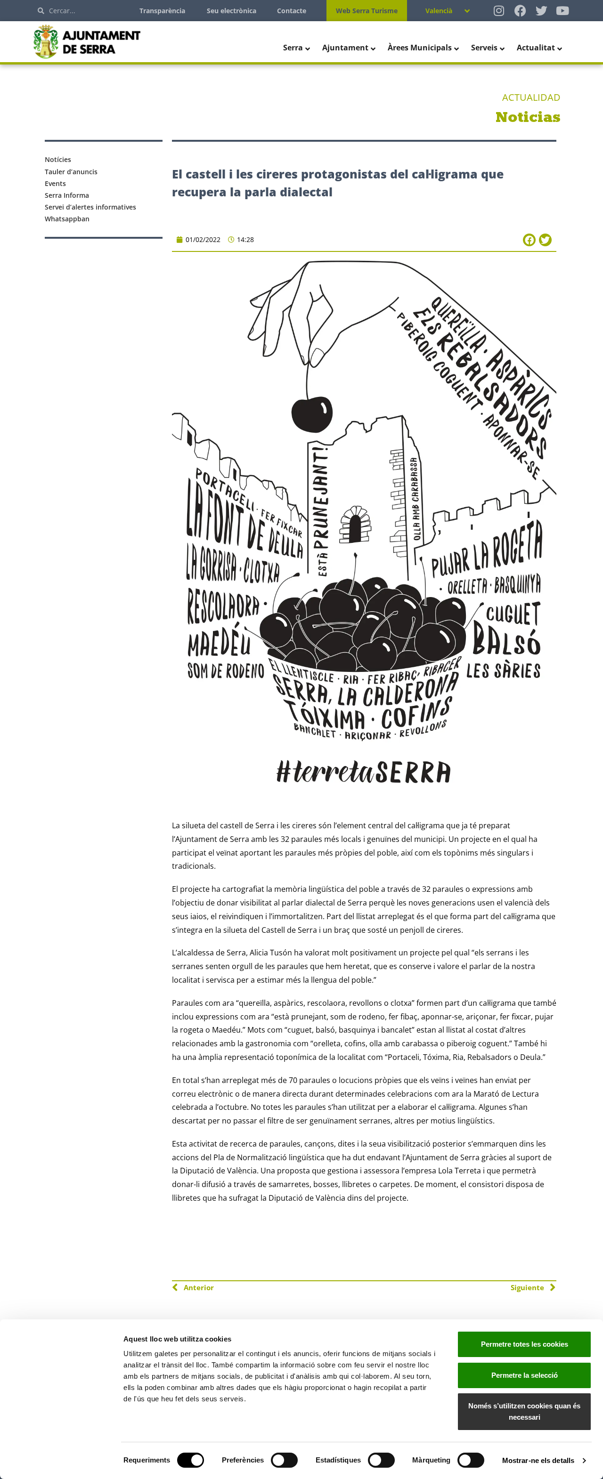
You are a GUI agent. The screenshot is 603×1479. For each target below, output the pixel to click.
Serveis (484, 47)
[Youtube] (563, 10)
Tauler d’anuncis (71, 171)
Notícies (58, 159)
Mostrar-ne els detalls (538, 1460)
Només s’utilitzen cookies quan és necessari (524, 1411)
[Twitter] (541, 10)
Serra (293, 47)
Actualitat (536, 47)
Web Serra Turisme (367, 10)
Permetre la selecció (524, 1375)
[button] (529, 240)
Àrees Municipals (420, 47)
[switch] (284, 1460)
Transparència (162, 10)
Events (55, 183)
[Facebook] (520, 10)
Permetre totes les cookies (524, 1344)
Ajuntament (345, 47)
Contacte (291, 10)
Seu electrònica (231, 10)
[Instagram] (499, 10)
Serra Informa (67, 195)
